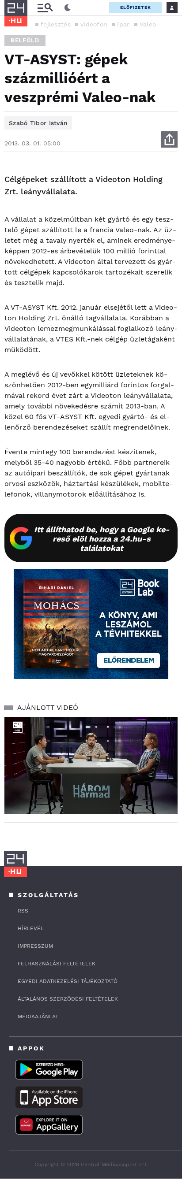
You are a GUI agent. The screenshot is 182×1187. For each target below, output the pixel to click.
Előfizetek (135, 7)
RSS (23, 911)
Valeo (148, 24)
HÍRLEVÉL (31, 928)
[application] (91, 765)
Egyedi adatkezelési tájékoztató (68, 981)
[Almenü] (45, 7)
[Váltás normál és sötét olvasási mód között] (67, 8)
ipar (123, 24)
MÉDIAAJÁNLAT (38, 1016)
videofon (93, 24)
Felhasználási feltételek (56, 964)
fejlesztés (56, 24)
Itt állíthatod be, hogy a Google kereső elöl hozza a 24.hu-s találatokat (102, 539)
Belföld (25, 40)
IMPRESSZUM (35, 946)
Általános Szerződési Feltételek (68, 999)
